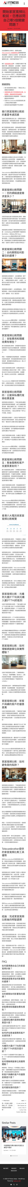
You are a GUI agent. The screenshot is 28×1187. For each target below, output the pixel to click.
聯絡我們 (14, 1168)
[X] (14, 1184)
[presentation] (14, 1134)
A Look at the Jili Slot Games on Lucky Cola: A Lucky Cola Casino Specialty (21, 1106)
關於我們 (5, 1168)
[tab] (10, 1155)
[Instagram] (17, 1184)
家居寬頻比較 (9, 64)
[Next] (23, 1140)
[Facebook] (11, 1184)
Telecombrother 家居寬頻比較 (10, 53)
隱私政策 (22, 1168)
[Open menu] (24, 3)
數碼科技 (14, 8)
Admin (10, 28)
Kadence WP (17, 1181)
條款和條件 (14, 1170)
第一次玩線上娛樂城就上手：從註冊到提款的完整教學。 (7, 1105)
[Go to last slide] (4, 1140)
